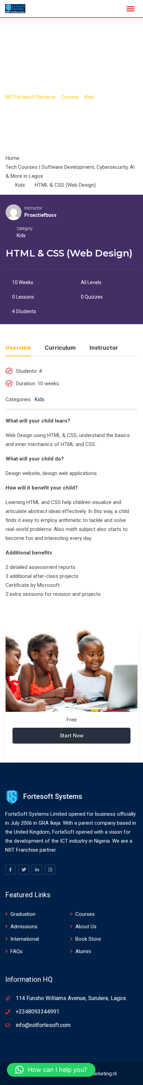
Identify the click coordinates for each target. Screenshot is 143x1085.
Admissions (23, 926)
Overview (18, 348)
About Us (85, 926)
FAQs (16, 951)
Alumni (83, 951)
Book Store (88, 939)
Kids (21, 235)
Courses (85, 914)
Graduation (22, 914)
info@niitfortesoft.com (43, 1025)
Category (25, 228)
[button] (51, 1070)
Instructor (33, 208)
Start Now (72, 736)
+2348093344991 (37, 1011)
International (24, 939)
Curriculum (60, 348)
